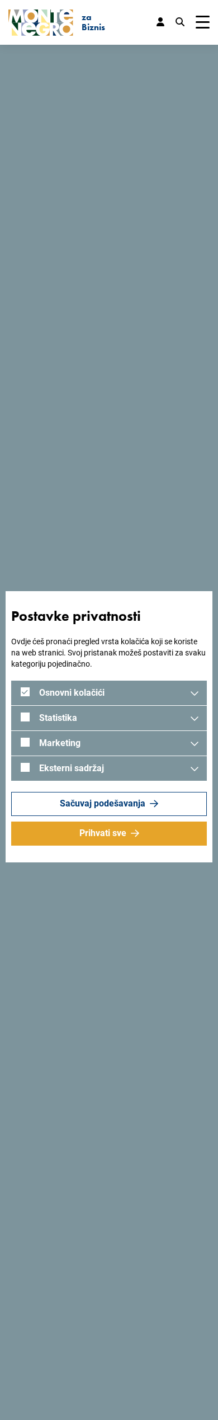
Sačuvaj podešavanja (102, 803)
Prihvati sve (102, 833)
